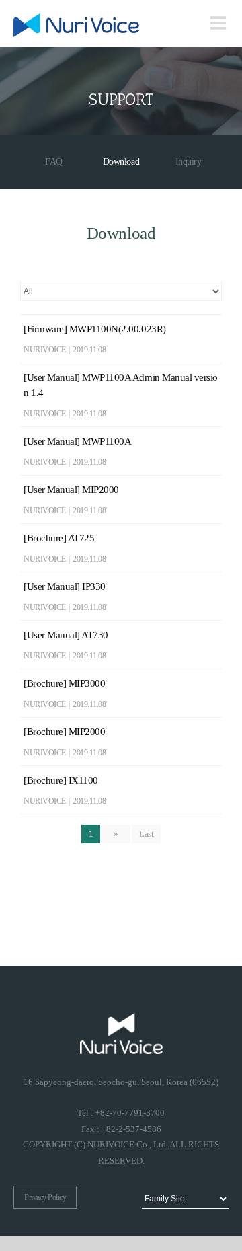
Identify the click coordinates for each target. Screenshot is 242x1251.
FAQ (54, 162)
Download (121, 162)
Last (146, 834)
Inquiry (188, 162)
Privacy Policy (45, 1197)
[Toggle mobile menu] (219, 22)
